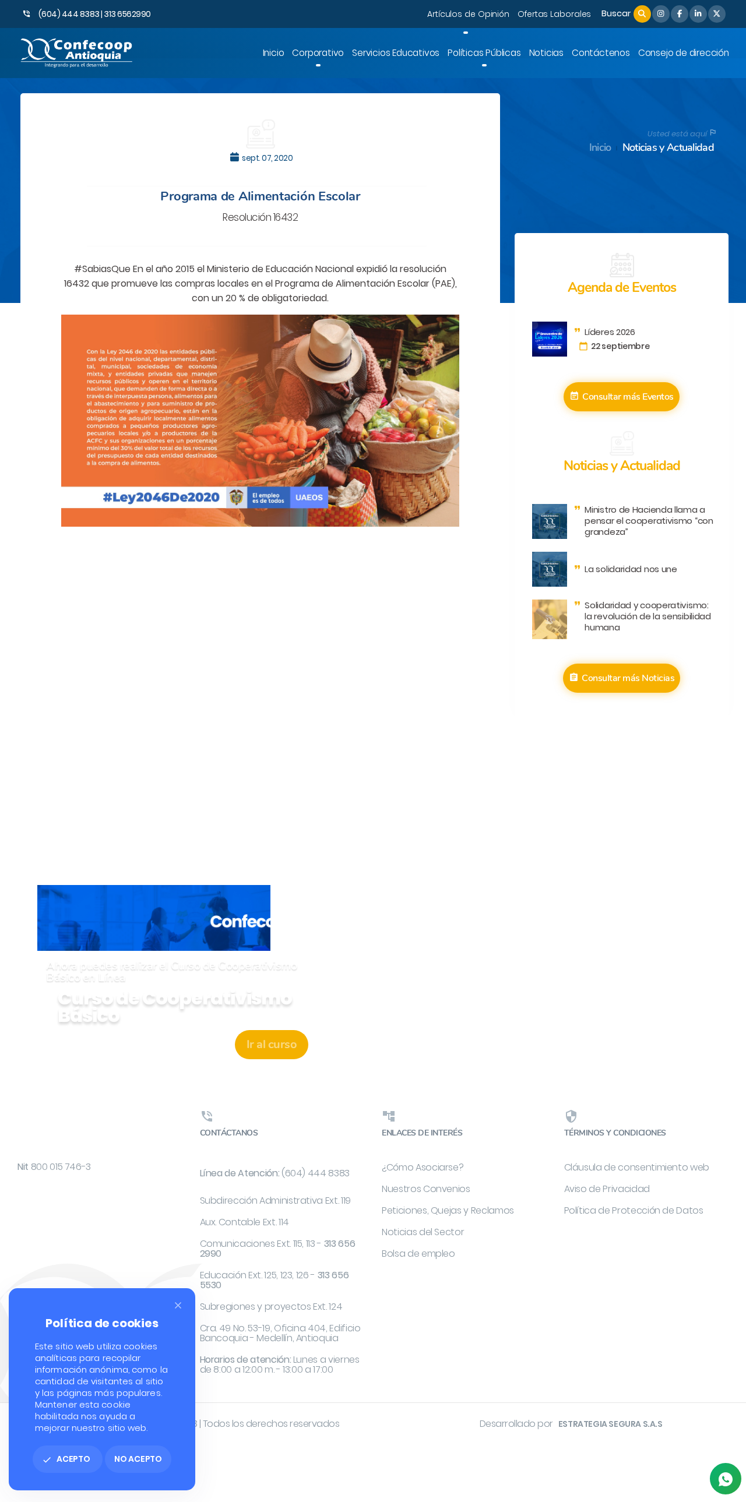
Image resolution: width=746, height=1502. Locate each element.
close (178, 1305)
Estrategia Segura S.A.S (610, 1424)
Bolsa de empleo (418, 1253)
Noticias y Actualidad (668, 148)
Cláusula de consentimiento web (637, 1167)
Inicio (600, 148)
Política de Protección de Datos (633, 1210)
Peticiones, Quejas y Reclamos (448, 1210)
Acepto (66, 1459)
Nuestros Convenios (426, 1189)
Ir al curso (272, 1044)
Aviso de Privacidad (607, 1189)
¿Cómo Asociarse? (422, 1167)
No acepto (138, 1459)
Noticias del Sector (423, 1232)
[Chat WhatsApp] (725, 1478)
